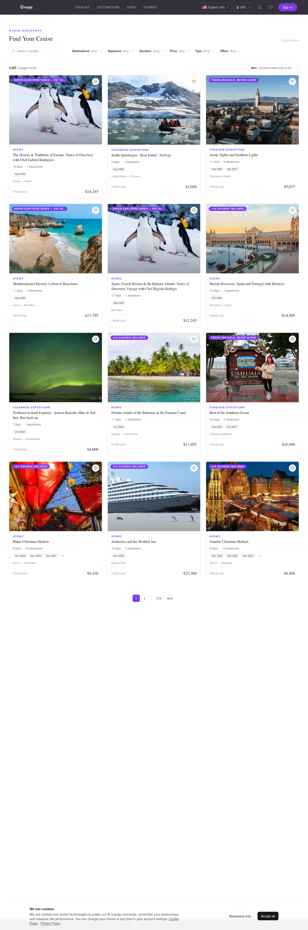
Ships (131, 7)
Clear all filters (290, 40)
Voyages (82, 7)
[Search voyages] (260, 7)
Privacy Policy (50, 923)
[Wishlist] (271, 7)
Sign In (288, 7)
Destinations (108, 7)
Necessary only (240, 916)
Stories (150, 7)
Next (170, 598)
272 (159, 598)
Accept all (268, 916)
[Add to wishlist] (95, 81)
